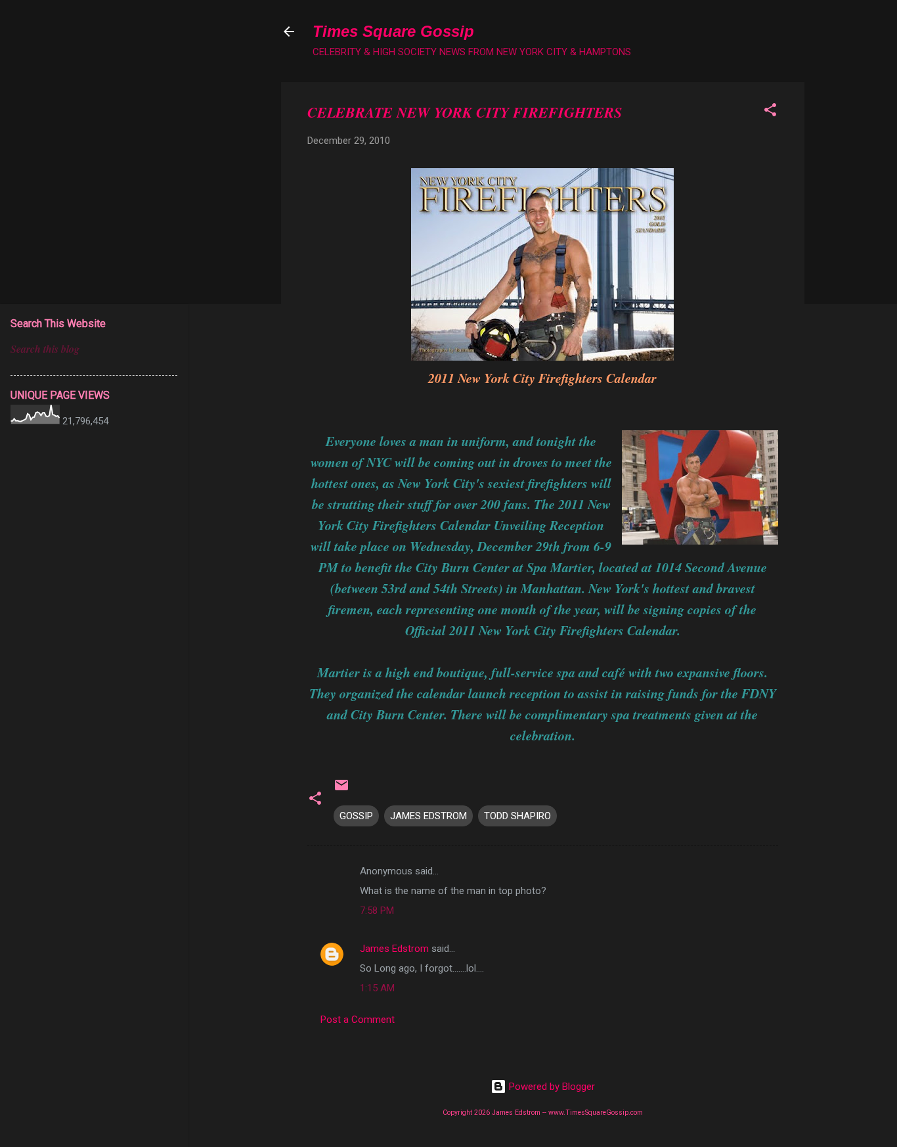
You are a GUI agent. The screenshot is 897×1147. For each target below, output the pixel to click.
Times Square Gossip (393, 31)
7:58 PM (377, 910)
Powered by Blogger (550, 1086)
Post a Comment (357, 1019)
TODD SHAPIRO (517, 816)
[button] (770, 112)
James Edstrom (394, 949)
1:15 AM (377, 988)
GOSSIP (356, 816)
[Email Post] (341, 790)
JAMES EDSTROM (428, 816)
